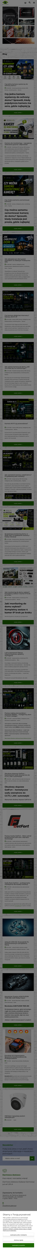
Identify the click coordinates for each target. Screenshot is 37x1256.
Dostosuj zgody (18, 1240)
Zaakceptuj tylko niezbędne (18, 1235)
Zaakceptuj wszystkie (18, 1245)
